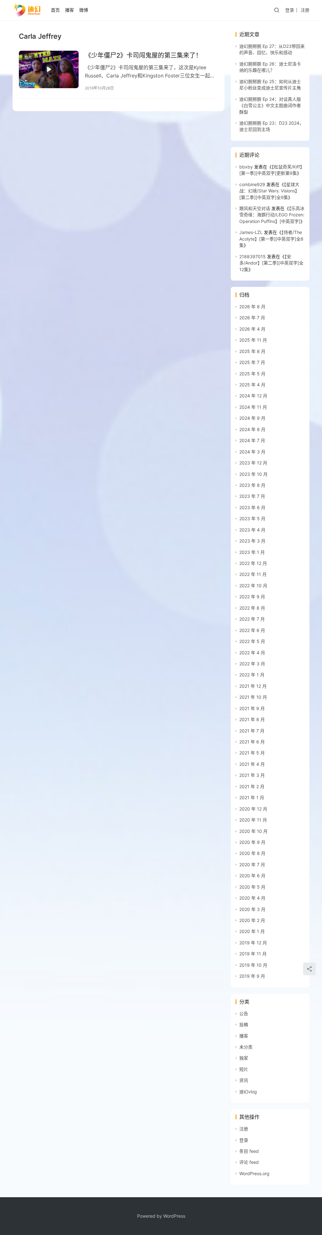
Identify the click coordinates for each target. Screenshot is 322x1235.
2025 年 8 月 (252, 351)
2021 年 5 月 (252, 752)
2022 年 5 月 (252, 641)
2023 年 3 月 (252, 541)
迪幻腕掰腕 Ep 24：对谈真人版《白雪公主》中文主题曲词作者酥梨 (270, 105)
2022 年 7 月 (252, 619)
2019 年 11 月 (253, 953)
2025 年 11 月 (253, 340)
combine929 (252, 184)
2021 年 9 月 (252, 708)
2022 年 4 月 (252, 652)
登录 (289, 10)
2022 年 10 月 (253, 585)
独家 (243, 1058)
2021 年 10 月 (253, 697)
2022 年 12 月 (253, 563)
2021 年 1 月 (251, 797)
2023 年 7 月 (252, 496)
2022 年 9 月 (252, 596)
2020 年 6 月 (252, 875)
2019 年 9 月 (252, 976)
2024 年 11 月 (253, 407)
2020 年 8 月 (252, 853)
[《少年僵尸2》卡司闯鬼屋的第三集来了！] (49, 69)
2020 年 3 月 (252, 909)
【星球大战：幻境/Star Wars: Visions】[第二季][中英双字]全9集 (269, 191)
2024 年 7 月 (252, 440)
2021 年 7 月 (251, 730)
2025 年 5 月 (252, 373)
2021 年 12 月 (253, 686)
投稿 (243, 1024)
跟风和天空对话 (254, 208)
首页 (55, 10)
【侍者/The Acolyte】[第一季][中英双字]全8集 (271, 239)
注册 (305, 10)
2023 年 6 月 (252, 507)
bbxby (246, 166)
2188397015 (252, 256)
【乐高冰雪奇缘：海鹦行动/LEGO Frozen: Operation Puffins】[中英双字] (271, 215)
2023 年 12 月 (253, 462)
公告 (243, 1013)
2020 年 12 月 (253, 808)
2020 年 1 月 (252, 931)
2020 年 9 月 (252, 842)
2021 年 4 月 (252, 764)
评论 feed (249, 1162)
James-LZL (251, 232)
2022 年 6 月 (252, 630)
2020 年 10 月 (253, 831)
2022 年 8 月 (252, 608)
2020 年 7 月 (252, 864)
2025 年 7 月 (252, 362)
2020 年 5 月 (252, 887)
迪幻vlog (248, 1091)
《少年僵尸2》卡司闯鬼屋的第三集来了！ (143, 55)
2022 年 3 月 (252, 663)
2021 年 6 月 (252, 741)
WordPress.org (254, 1173)
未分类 (246, 1047)
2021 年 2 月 (251, 786)
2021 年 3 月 (252, 775)
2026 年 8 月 (252, 306)
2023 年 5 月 (252, 518)
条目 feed (249, 1151)
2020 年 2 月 (252, 920)
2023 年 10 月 (253, 474)
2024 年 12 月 (253, 395)
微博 (83, 10)
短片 (28, 57)
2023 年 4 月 (252, 529)
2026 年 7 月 (252, 317)
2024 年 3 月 (252, 451)
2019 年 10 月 (253, 965)
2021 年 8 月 (252, 719)
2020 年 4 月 (252, 898)
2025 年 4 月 (252, 384)
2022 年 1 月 (251, 674)
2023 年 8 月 (252, 485)
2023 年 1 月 (252, 552)
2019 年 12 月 (253, 942)
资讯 (243, 1080)
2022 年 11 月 (253, 574)
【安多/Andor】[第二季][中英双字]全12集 (271, 263)
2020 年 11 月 (253, 819)
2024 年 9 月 (252, 418)
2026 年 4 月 (252, 329)
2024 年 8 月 (252, 429)
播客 (69, 10)
